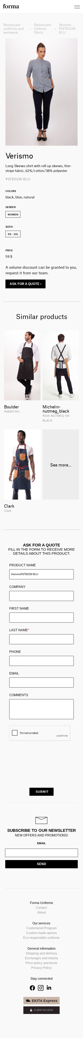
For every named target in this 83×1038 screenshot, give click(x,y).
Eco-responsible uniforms (41, 937)
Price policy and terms (41, 963)
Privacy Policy (41, 967)
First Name (19, 608)
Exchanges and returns (41, 958)
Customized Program (41, 928)
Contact (41, 907)
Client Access (43, 1010)
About (41, 912)
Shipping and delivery (41, 953)
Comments (18, 695)
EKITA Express (44, 1001)
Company (17, 587)
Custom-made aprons (41, 933)
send (41, 864)
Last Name (19, 630)
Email (14, 673)
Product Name (22, 565)
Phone (15, 651)
